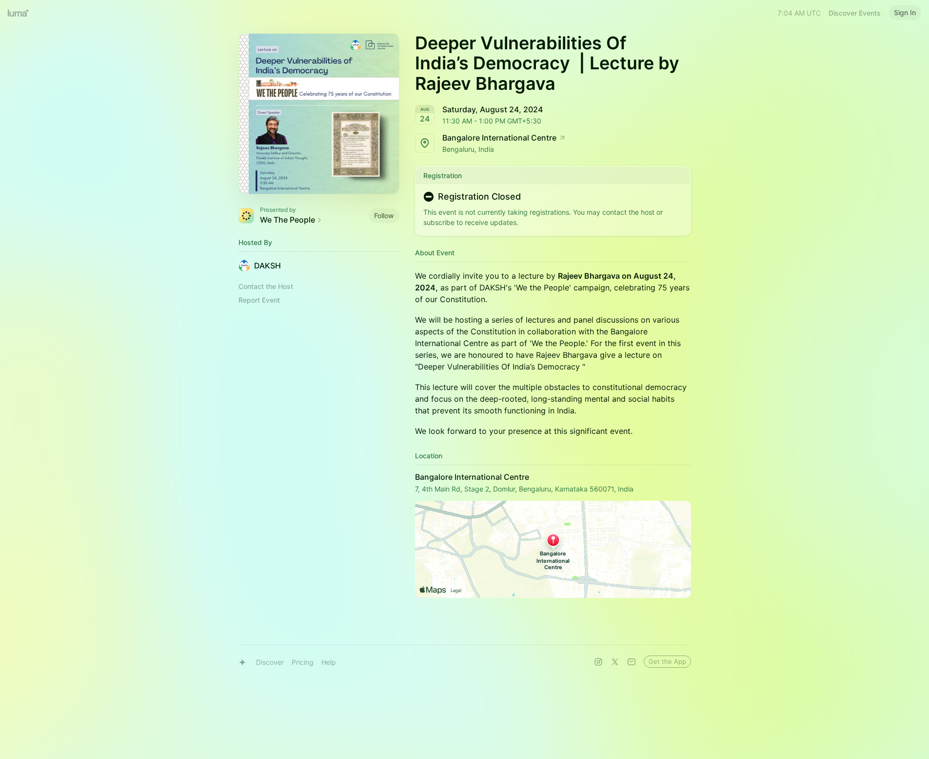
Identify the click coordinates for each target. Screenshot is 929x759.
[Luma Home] (18, 13)
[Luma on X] (615, 662)
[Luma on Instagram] (598, 662)
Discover (270, 662)
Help (328, 662)
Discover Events (855, 13)
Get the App (667, 661)
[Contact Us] (631, 662)
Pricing (303, 662)
